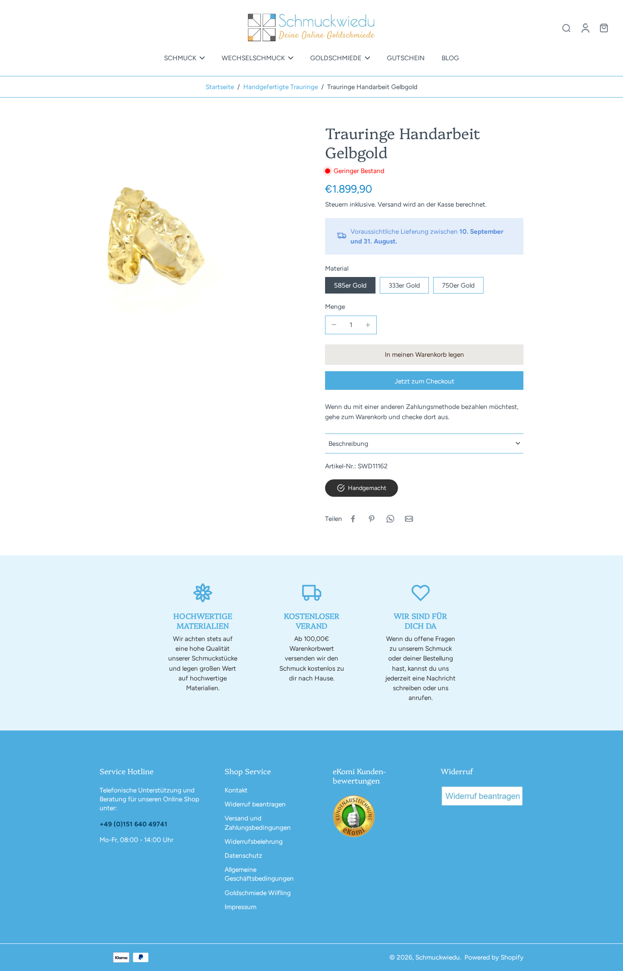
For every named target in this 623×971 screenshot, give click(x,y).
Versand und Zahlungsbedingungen (258, 822)
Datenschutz (243, 855)
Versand (390, 204)
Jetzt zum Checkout (424, 381)
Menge (335, 306)
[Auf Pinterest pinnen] (371, 518)
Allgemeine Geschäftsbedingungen (259, 873)
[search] (566, 27)
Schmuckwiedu (437, 957)
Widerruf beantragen (255, 804)
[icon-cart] (603, 27)
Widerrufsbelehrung (254, 841)
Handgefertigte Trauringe (280, 87)
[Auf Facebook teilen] (353, 518)
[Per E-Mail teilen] (409, 518)
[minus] (333, 324)
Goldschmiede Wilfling (258, 893)
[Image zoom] (153, 239)
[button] (424, 354)
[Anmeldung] (585, 27)
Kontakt (236, 790)
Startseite (220, 87)
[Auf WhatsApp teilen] (390, 518)
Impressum (240, 907)
